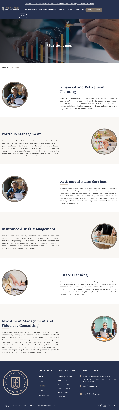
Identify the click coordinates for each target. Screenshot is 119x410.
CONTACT (80, 10)
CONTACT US (44, 395)
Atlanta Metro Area (65, 377)
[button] (31, 10)
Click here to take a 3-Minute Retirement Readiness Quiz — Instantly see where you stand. (59, 4)
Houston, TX (62, 380)
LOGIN (23, 16)
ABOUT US (42, 381)
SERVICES (42, 386)
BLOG (70, 10)
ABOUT (62, 10)
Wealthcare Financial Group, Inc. (28, 405)
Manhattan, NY (63, 384)
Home (4, 67)
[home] (12, 8)
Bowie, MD (61, 396)
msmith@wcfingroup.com (93, 394)
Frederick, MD (63, 392)
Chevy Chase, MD (64, 388)
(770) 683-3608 (93, 10)
